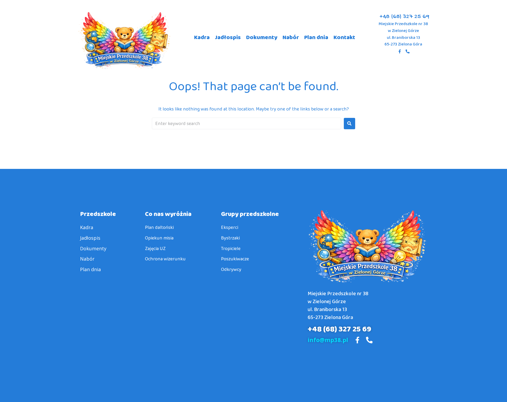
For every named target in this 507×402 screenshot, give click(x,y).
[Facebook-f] (399, 52)
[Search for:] (246, 123)
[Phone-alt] (407, 52)
